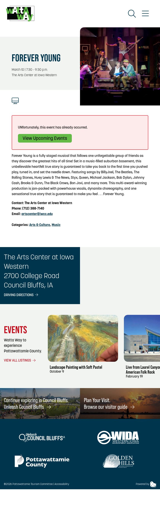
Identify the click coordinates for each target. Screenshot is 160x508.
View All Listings (18, 360)
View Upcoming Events (45, 138)
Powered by (142, 484)
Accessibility (61, 484)
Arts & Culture (39, 225)
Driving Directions (19, 295)
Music (56, 225)
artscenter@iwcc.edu (37, 214)
